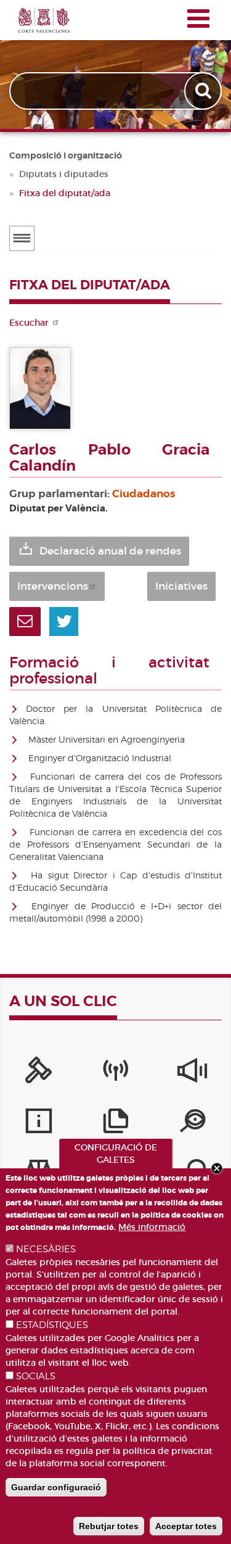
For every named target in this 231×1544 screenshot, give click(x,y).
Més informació (151, 1226)
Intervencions (52, 586)
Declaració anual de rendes (110, 551)
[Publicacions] (115, 1124)
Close (216, 1168)
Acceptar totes (186, 1526)
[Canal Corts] (115, 1073)
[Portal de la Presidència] (38, 1073)
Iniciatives (181, 586)
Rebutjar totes (109, 1526)
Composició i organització (65, 155)
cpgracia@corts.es (25, 621)
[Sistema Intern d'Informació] (192, 1073)
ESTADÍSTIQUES (52, 1325)
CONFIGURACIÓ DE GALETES (116, 1153)
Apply (204, 91)
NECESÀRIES (46, 1249)
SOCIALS (35, 1376)
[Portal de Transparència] (192, 1124)
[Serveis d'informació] (38, 1124)
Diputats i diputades (63, 174)
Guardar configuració (56, 1487)
